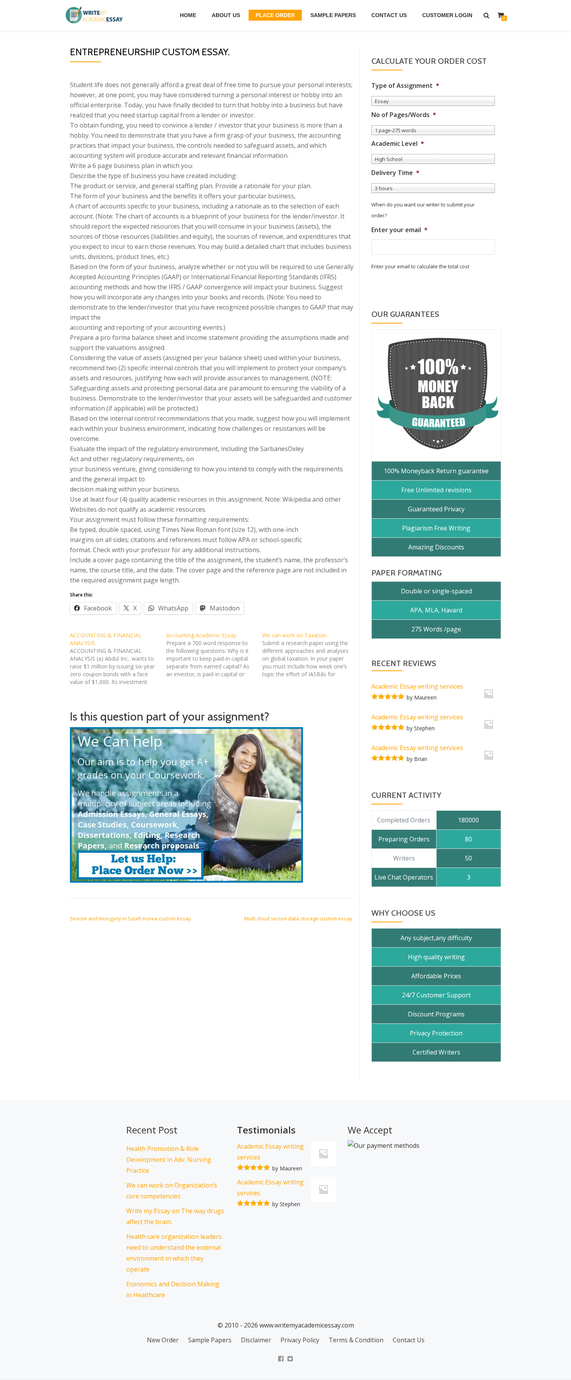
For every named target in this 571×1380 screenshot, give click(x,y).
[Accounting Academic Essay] (214, 654)
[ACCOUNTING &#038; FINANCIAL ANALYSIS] (118, 658)
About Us (226, 15)
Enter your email (399, 230)
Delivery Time (395, 173)
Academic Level (397, 144)
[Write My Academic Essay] (95, 15)
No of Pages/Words (403, 115)
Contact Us (389, 15)
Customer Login (447, 15)
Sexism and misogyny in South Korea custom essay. (131, 918)
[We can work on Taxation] (310, 654)
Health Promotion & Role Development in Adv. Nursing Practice (168, 1159)
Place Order (275, 15)
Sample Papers (333, 15)
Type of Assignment (405, 86)
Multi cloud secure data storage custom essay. (298, 918)
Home (188, 15)
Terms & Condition (356, 1340)
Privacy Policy (299, 1340)
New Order (163, 1340)
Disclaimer (256, 1340)
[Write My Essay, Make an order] (186, 804)
